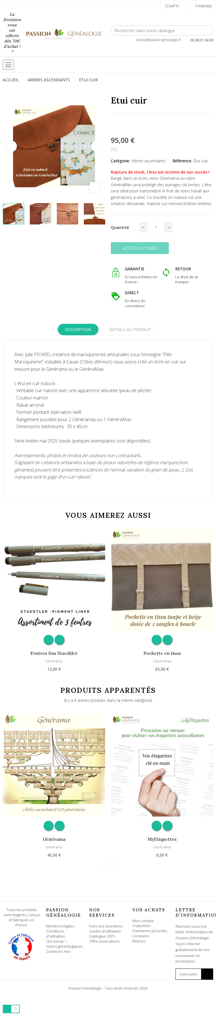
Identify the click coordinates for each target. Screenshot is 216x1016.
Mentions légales (60, 926)
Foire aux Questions (106, 926)
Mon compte (143, 920)
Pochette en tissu (162, 653)
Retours (139, 940)
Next (96, 146)
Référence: (182, 160)
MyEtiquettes (162, 839)
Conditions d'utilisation (55, 934)
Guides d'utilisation (105, 931)
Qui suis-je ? (56, 941)
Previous (11, 146)
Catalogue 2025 (101, 936)
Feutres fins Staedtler (54, 653)
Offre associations (104, 941)
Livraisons (140, 935)
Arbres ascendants (149, 160)
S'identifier (141, 925)
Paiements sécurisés (149, 930)
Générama (54, 661)
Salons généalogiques (64, 946)
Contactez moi (58, 951)
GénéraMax (162, 661)
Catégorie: (120, 160)
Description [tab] (78, 329)
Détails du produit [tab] (130, 329)
